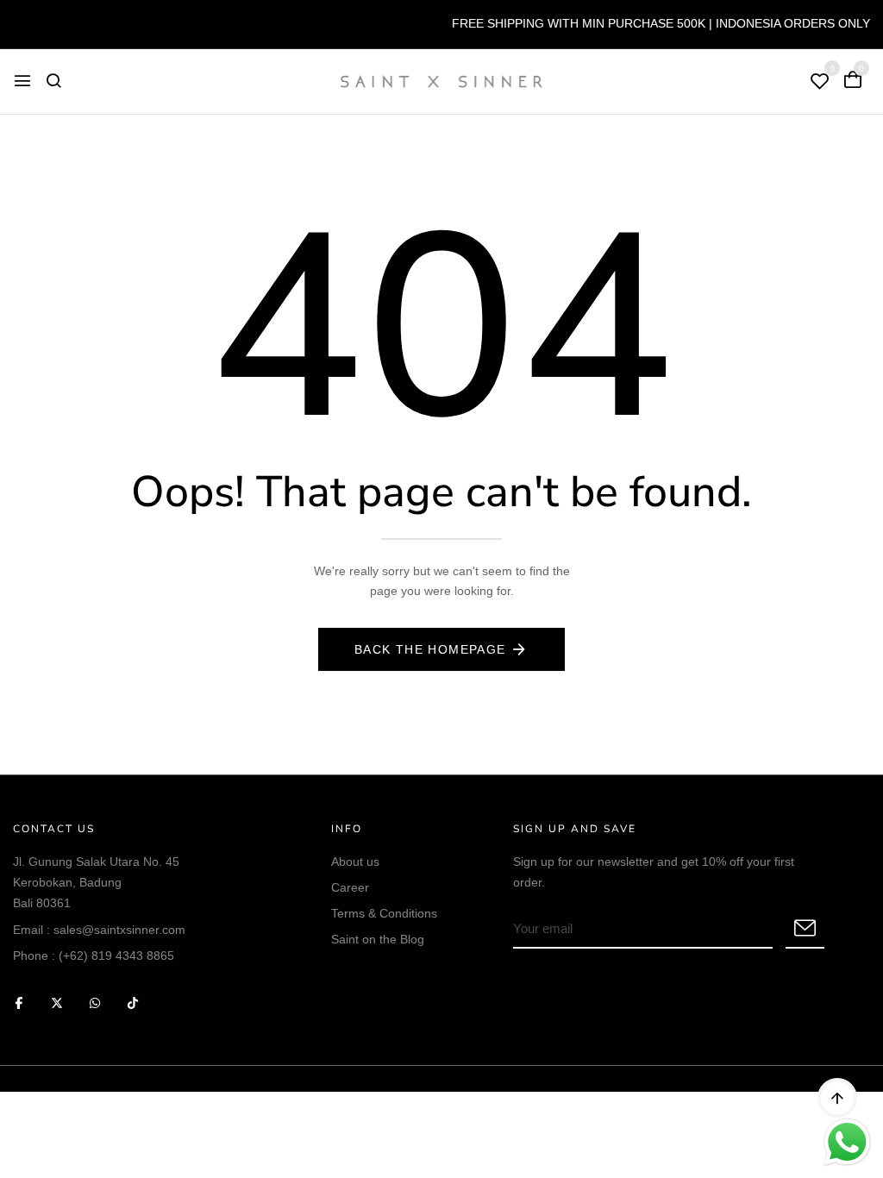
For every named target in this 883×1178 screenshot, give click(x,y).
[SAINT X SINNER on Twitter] (57, 1002)
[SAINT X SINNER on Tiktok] (133, 1002)
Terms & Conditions (384, 913)
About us (355, 861)
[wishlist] (820, 82)
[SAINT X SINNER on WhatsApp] (95, 1002)
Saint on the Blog (377, 939)
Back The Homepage (430, 649)
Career (350, 887)
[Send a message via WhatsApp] (847, 1142)
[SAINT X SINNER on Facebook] (19, 1002)
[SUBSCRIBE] (805, 930)
